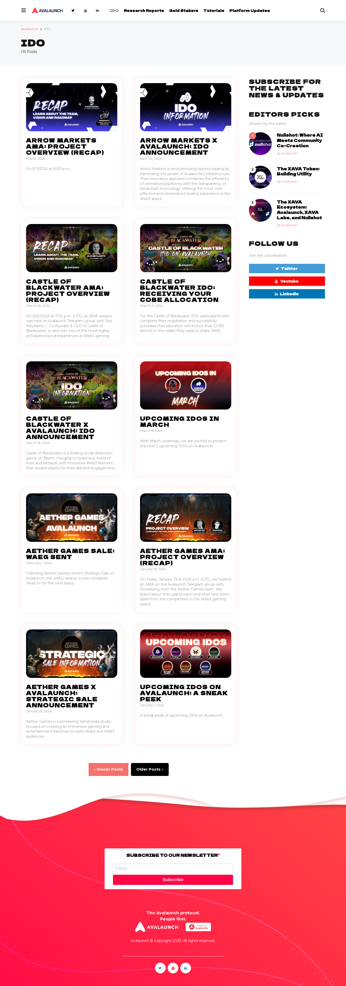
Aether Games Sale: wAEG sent (70, 553)
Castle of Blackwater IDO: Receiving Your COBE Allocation (179, 290)
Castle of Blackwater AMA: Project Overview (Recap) (68, 290)
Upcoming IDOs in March (179, 421)
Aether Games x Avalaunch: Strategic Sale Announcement (62, 695)
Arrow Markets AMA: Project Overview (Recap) (65, 146)
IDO (114, 10)
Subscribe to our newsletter (172, 855)
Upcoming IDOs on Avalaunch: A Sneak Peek (184, 692)
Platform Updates (249, 10)
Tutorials (213, 10)
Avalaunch (289, 153)
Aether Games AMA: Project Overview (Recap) (182, 556)
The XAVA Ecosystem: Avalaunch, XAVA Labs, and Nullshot (299, 209)
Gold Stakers (183, 10)
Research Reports (144, 10)
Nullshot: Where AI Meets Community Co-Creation (300, 140)
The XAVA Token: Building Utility (298, 171)
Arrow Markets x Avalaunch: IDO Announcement (179, 146)
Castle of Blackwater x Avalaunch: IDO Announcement (60, 427)
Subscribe (173, 880)
